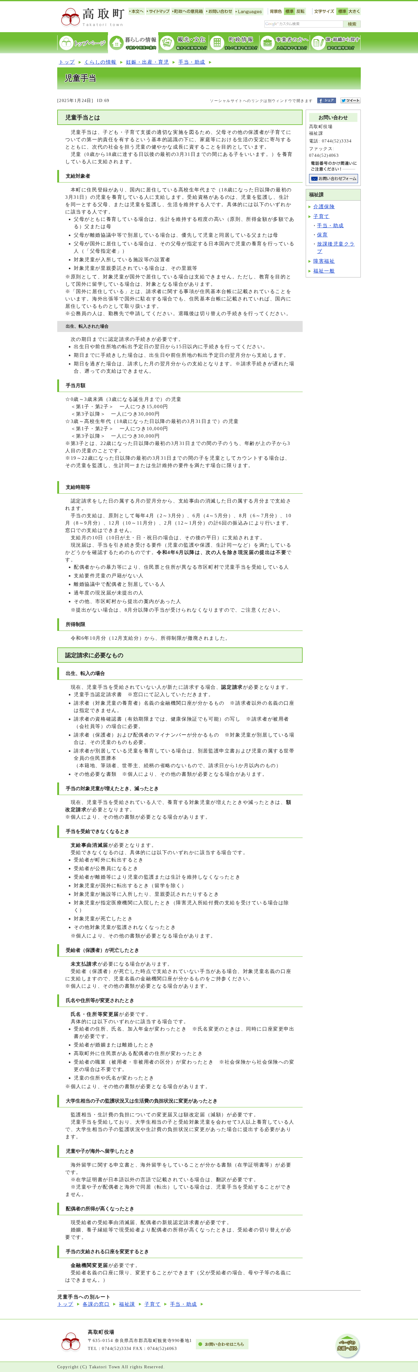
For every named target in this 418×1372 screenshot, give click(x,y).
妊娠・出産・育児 (147, 62)
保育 (322, 234)
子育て (321, 216)
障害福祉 (324, 261)
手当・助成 (191, 62)
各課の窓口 (96, 1304)
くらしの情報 (100, 62)
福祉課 (127, 1304)
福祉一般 (324, 270)
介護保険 (324, 206)
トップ (67, 62)
